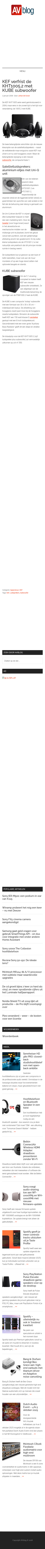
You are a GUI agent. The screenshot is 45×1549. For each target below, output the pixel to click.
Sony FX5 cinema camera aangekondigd (16, 921)
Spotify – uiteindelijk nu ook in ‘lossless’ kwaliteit (32, 1321)
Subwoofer (24, 593)
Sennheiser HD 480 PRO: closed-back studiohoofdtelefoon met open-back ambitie (32, 1061)
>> (16, 1089)
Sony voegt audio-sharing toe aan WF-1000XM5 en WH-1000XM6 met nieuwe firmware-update (33, 1195)
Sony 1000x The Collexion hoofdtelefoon (16, 950)
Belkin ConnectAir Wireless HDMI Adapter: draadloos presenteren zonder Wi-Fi (31, 1150)
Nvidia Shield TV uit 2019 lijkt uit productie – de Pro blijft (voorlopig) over (22, 1004)
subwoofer (6, 160)
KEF (21, 590)
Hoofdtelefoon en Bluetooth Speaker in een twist (31, 1103)
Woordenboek (10, 1036)
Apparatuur (14, 590)
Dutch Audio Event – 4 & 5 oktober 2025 (30, 1407)
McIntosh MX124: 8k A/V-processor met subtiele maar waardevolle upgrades (22, 974)
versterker (34, 317)
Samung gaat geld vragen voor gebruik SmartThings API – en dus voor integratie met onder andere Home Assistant (21, 935)
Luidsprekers (14, 593)
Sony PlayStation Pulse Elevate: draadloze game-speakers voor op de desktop (32, 1280)
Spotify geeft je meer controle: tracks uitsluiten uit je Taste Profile (32, 1237)
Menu (22, 71)
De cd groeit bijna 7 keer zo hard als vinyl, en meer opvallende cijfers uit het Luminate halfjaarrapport (22, 989)
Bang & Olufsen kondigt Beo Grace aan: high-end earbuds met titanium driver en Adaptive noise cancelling (32, 1368)
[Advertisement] (22, 41)
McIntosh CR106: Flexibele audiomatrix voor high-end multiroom (32, 1449)
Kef (8, 593)
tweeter (5, 223)
